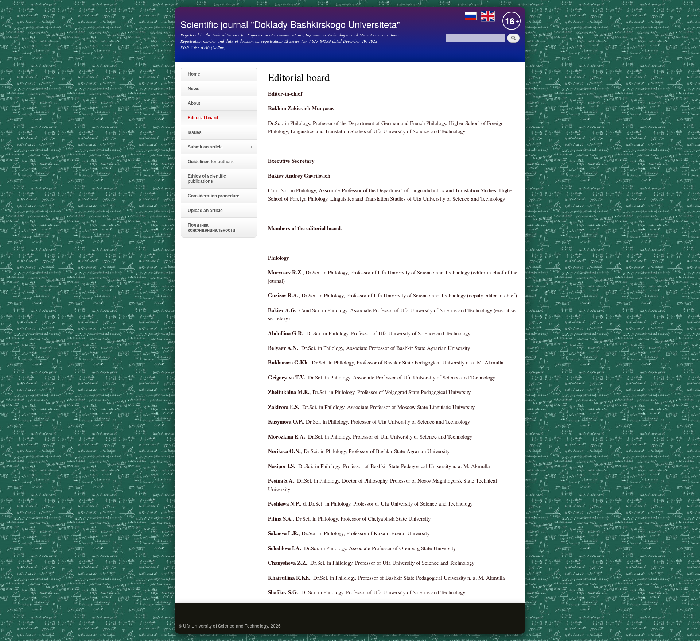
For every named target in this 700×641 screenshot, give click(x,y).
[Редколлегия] (471, 18)
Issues (195, 132)
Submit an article (202, 147)
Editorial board (203, 117)
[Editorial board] (488, 18)
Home (194, 74)
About (194, 103)
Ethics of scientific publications (207, 179)
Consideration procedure (214, 195)
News (193, 88)
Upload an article (205, 210)
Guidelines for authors (211, 161)
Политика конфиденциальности (211, 228)
